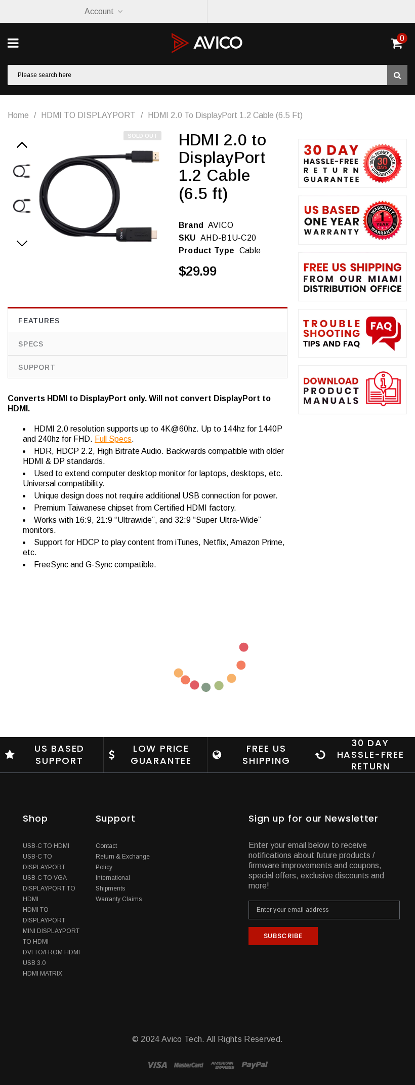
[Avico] (207, 43)
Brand (191, 225)
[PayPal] (254, 1064)
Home (18, 115)
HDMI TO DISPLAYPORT (88, 115)
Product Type (207, 250)
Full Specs (113, 439)
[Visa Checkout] (158, 1064)
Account (99, 11)
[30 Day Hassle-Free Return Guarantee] (352, 163)
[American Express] (223, 1064)
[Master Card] (189, 1064)
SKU (187, 238)
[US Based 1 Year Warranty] (352, 220)
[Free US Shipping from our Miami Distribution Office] (352, 276)
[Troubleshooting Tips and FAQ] (352, 333)
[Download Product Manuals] (352, 389)
